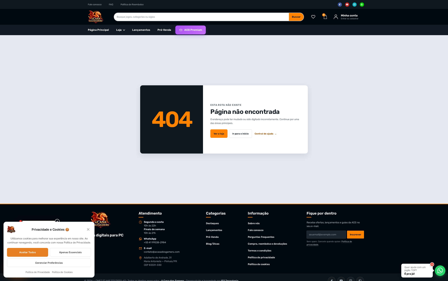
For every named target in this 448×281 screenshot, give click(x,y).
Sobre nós (254, 223)
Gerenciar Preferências (49, 262)
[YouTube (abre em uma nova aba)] (347, 4)
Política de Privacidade (38, 272)
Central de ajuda (266, 133)
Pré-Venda (164, 29)
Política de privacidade (261, 257)
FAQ (111, 4)
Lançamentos (141, 29)
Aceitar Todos (27, 252)
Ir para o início (240, 133)
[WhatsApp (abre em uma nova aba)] (362, 4)
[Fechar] (432, 264)
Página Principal (98, 29)
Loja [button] (119, 29)
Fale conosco (95, 4)
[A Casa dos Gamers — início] (96, 17)
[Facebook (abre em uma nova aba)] (340, 4)
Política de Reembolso (132, 4)
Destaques (212, 223)
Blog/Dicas (212, 243)
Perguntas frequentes (261, 237)
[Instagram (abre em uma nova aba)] (354, 4)
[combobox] (201, 17)
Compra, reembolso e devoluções (267, 243)
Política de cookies (259, 264)
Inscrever (355, 234)
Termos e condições (259, 250)
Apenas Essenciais (70, 252)
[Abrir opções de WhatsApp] (440, 270)
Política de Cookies (62, 272)
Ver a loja (219, 133)
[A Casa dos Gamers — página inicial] (100, 220)
